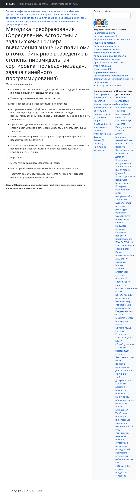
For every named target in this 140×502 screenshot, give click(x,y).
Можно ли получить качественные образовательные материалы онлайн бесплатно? (125, 400)
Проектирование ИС (104, 32)
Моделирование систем (106, 49)
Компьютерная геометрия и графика (113, 78)
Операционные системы (107, 59)
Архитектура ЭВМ (103, 69)
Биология (120, 137)
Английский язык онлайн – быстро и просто (124, 143)
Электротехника (102, 133)
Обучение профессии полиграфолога (123, 235)
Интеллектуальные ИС (105, 36)
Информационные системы (33, 3)
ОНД (75, 3)
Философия (121, 104)
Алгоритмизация (103, 65)
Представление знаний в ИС (109, 62)
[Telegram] (106, 23)
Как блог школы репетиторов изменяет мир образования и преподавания (123, 301)
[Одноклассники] (99, 23)
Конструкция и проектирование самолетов (103, 97)
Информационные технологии (110, 55)
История (120, 130)
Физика (97, 137)
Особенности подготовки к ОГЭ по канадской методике (122, 222)
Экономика (121, 97)
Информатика (101, 82)
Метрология (122, 100)
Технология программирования (111, 75)
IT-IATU (10, 4)
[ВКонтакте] (95, 23)
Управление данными (105, 72)
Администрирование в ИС (107, 52)
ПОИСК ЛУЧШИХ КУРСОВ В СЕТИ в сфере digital (124, 245)
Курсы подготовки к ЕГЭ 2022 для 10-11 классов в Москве (124, 259)
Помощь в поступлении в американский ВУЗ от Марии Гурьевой (123, 167)
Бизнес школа (122, 183)
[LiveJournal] (102, 23)
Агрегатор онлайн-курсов (107, 85)
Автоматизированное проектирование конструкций (105, 107)
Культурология (123, 127)
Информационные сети (106, 46)
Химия (118, 133)
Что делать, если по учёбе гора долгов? (124, 153)
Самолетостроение (60, 3)
